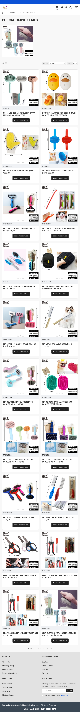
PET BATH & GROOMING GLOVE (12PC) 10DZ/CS (19, 172)
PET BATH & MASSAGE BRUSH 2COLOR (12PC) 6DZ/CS (58, 172)
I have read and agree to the (56, 695)
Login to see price (21, 120)
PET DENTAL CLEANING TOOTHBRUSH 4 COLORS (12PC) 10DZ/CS (58, 229)
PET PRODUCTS (11, 12)
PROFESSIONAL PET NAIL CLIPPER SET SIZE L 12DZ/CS (59, 576)
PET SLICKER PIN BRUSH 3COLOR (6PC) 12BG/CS (19, 518)
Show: (70, 63)
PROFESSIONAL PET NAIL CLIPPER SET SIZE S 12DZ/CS (20, 634)
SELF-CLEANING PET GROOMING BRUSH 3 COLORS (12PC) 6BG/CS (59, 634)
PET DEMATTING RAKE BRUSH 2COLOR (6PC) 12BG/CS (19, 229)
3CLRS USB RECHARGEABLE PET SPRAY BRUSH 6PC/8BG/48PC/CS (19, 114)
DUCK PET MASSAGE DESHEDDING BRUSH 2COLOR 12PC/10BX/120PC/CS (59, 114)
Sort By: (45, 63)
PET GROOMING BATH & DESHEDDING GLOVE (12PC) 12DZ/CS (57, 287)
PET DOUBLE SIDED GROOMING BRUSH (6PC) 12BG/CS (19, 287)
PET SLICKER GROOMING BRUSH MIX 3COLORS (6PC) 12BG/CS (18, 461)
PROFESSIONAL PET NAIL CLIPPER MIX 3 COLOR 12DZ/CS (19, 576)
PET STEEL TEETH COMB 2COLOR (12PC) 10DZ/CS (58, 518)
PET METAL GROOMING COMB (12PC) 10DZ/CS (57, 345)
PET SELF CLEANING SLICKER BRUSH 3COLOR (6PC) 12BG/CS (18, 403)
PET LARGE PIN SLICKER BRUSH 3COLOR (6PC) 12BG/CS (19, 345)
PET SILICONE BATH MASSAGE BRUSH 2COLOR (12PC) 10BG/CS (57, 403)
